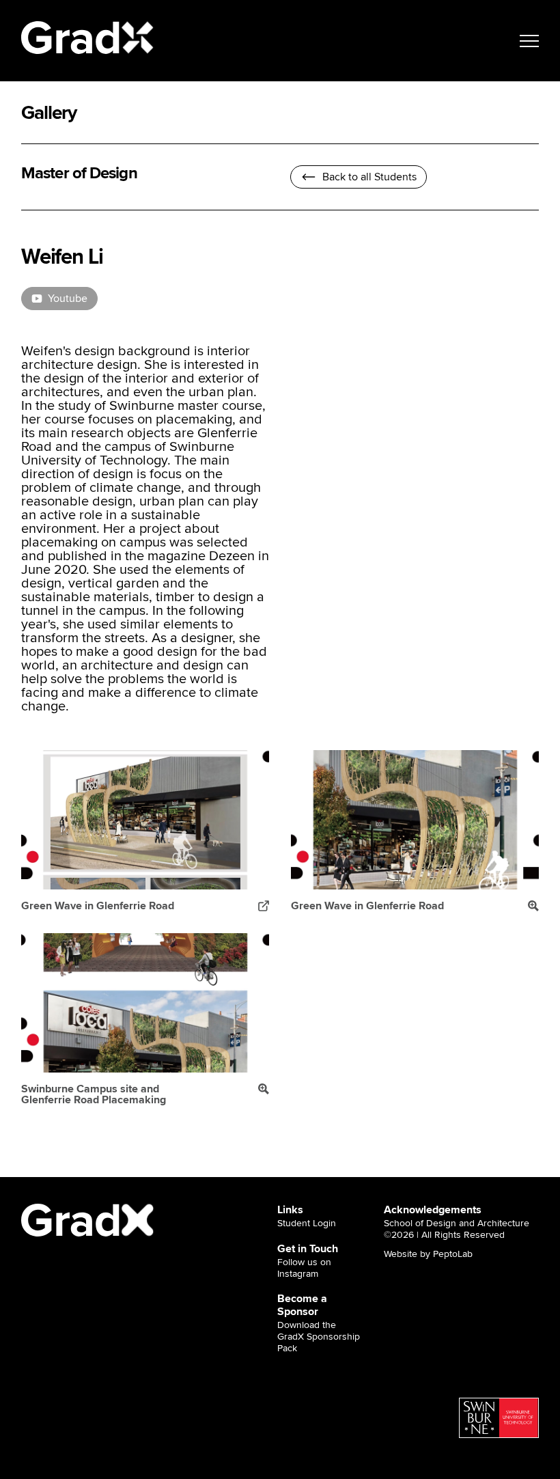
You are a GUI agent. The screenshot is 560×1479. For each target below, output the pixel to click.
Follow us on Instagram (304, 1268)
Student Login (306, 1223)
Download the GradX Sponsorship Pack (318, 1337)
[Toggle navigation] (529, 41)
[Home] (88, 37)
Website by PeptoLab (428, 1254)
